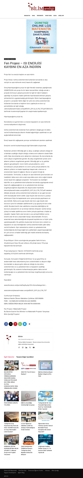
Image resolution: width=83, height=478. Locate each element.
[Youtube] (34, 347)
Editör (20, 336)
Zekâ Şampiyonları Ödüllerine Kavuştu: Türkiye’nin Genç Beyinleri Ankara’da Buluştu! (26, 450)
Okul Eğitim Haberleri (10, 59)
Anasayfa (27, 15)
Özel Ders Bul (22, 470)
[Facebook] (6, 324)
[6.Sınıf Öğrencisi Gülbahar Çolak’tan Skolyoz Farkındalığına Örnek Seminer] (28, 417)
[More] (29, 324)
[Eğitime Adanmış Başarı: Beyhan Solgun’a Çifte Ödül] (45, 365)
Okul (33, 15)
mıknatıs (47, 470)
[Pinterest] (15, 324)
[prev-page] (5, 458)
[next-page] (8, 458)
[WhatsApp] (20, 324)
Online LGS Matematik (10, 470)
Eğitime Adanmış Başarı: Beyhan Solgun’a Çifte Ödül (45, 374)
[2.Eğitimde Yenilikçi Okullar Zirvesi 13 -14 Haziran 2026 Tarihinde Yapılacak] (45, 439)
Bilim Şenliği (55, 470)
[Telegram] (25, 324)
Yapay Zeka (48, 15)
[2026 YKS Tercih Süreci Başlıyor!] (28, 365)
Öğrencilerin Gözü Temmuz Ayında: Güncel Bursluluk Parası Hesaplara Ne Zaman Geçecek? (45, 427)
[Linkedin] (27, 347)
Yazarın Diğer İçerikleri (25, 357)
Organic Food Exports (10, 472)
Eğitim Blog (21, 472)
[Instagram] (23, 347)
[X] (11, 324)
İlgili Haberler (9, 357)
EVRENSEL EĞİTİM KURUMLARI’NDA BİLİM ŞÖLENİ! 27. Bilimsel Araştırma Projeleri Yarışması (11, 450)
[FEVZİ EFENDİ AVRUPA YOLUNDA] (11, 396)
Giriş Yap (61, 15)
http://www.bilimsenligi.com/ (26, 339)
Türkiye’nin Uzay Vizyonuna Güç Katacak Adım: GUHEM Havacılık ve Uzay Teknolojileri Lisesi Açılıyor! (11, 427)
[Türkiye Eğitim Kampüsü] (41, 6)
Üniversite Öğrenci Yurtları (35, 470)
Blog (55, 15)
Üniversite (40, 15)
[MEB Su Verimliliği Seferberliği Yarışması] (28, 396)
